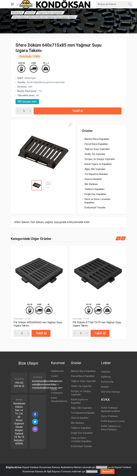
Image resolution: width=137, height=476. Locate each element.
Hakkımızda (57, 371)
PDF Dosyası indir (27, 101)
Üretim (54, 376)
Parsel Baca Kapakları (96, 144)
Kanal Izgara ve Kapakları (98, 164)
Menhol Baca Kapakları (97, 139)
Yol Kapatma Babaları (96, 174)
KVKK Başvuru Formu (113, 421)
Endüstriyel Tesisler (95, 207)
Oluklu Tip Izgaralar (95, 154)
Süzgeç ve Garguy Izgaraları (100, 159)
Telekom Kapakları (94, 189)
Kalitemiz (106, 376)
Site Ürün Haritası (110, 391)
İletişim (105, 386)
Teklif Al (77, 111)
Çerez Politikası (109, 416)
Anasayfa (17, 13)
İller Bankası (91, 184)
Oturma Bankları (93, 179)
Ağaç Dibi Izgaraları (95, 169)
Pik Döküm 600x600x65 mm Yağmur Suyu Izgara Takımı (38, 324)
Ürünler (30, 13)
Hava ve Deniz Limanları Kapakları (97, 201)
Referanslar (107, 381)
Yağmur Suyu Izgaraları (50, 13)
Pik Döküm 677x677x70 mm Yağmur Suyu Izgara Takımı (97, 324)
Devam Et (107, 471)
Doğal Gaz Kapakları (95, 194)
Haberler (105, 371)
